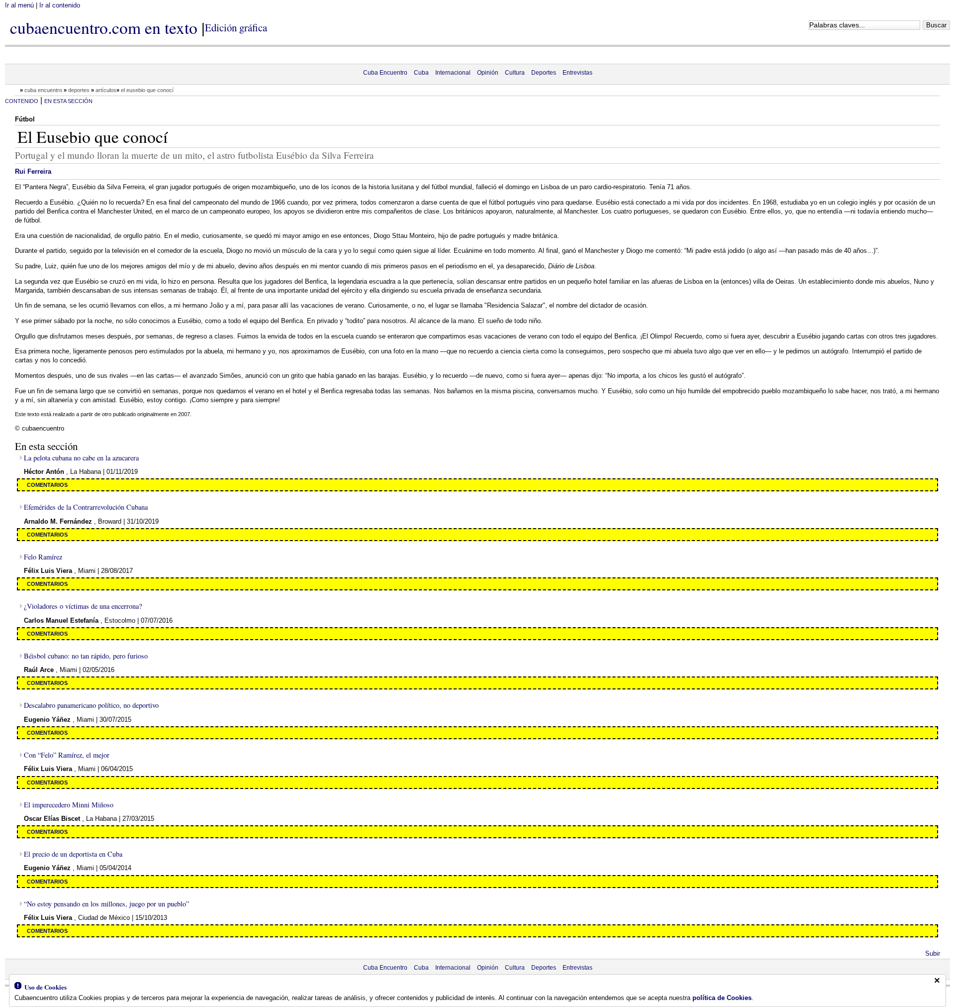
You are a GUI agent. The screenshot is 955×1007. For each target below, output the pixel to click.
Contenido (21, 101)
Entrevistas (577, 72)
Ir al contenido (59, 5)
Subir (932, 953)
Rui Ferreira (33, 171)
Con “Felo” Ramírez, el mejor (66, 755)
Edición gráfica (236, 27)
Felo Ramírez (43, 556)
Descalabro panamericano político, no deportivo (91, 705)
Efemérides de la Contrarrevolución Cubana (86, 507)
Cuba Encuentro (385, 72)
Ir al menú (19, 5)
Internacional (453, 72)
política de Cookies (722, 998)
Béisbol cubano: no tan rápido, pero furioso (86, 656)
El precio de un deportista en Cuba (73, 854)
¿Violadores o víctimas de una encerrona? (83, 606)
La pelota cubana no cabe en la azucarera (81, 457)
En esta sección (68, 101)
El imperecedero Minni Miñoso (68, 804)
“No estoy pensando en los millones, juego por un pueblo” (106, 903)
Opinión (487, 72)
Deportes (543, 72)
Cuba (421, 72)
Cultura (515, 72)
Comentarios (47, 485)
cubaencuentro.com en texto (103, 27)
